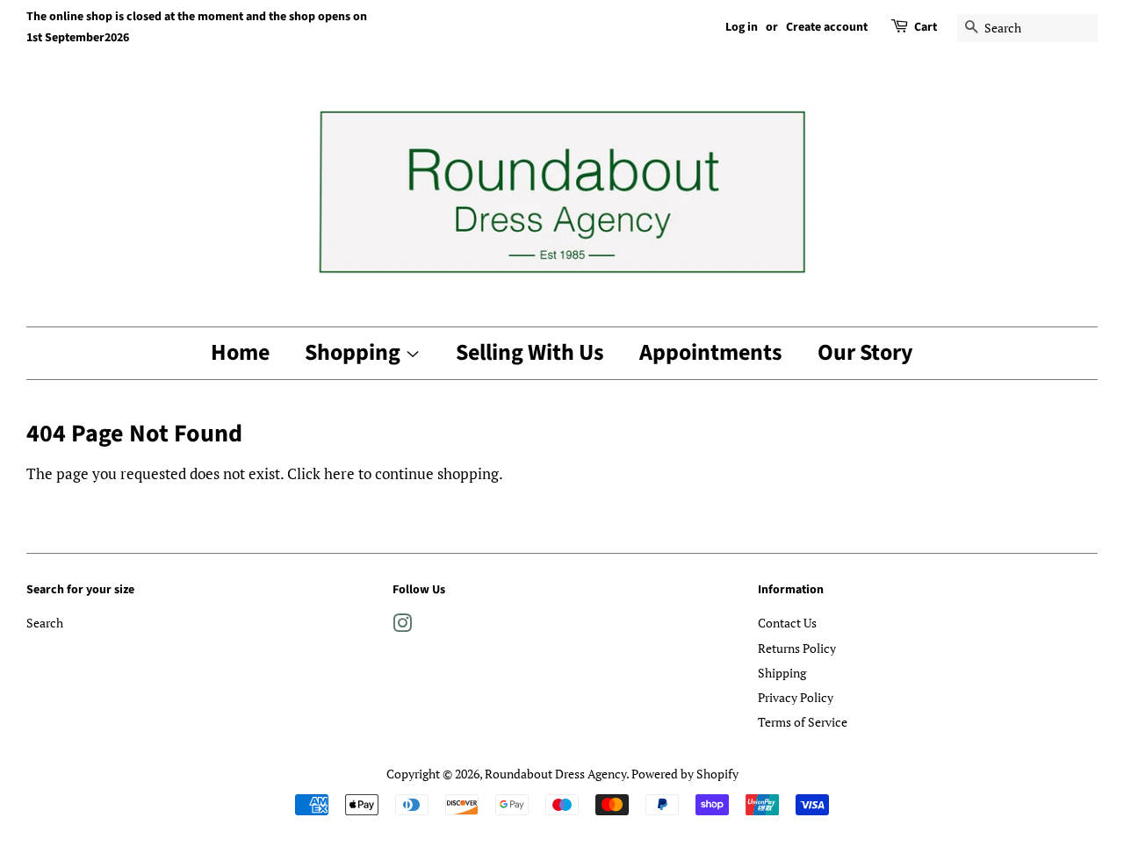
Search (44, 622)
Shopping (355, 352)
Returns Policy (797, 648)
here (339, 473)
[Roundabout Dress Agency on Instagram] (402, 626)
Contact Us (787, 622)
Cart (925, 27)
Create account (827, 27)
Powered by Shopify (685, 773)
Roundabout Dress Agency (555, 773)
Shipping (782, 672)
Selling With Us (530, 352)
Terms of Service (802, 721)
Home (240, 352)
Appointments (710, 352)
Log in (741, 27)
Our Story (865, 352)
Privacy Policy (795, 697)
